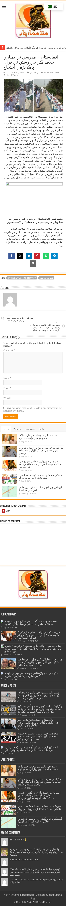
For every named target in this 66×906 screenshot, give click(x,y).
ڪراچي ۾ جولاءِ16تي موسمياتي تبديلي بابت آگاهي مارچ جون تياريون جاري (31, 675)
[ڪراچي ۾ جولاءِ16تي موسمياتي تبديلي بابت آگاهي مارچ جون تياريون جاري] (2, 673)
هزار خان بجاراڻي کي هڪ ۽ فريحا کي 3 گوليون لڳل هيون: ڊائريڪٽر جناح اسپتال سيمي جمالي (39, 662)
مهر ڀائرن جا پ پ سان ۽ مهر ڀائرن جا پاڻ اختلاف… (19, 318)
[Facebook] (31, 898)
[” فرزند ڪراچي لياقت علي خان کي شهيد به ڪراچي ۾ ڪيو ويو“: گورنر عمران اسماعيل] (8, 636)
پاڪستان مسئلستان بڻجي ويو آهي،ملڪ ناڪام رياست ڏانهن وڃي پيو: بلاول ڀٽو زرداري (38, 722)
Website (7, 398)
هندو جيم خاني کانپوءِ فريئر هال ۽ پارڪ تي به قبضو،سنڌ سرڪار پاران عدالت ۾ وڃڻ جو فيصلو (45, 326)
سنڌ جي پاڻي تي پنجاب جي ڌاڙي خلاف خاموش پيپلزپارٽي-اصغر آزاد (38, 436)
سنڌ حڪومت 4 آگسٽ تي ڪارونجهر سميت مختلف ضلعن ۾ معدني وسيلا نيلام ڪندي (31, 623)
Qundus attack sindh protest (22, 278)
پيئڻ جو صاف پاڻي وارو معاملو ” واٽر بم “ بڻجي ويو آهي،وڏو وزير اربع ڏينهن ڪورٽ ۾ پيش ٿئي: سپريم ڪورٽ (31, 648)
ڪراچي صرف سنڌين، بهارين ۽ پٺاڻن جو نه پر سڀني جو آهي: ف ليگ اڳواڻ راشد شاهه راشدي (41, 450)
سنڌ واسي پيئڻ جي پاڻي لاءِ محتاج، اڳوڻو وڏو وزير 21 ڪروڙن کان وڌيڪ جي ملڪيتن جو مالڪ (38, 695)
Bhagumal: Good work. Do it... (25, 859)
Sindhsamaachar (26, 894)
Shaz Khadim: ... (19, 839)
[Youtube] (34, 898)
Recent (6, 429)
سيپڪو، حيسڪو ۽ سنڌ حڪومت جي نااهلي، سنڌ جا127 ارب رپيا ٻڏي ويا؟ (40, 476)
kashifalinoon (55, 894)
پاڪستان (34, 72)
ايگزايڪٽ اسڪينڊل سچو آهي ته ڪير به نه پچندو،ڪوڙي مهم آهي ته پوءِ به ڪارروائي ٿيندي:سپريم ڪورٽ (39, 709)
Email (7, 388)
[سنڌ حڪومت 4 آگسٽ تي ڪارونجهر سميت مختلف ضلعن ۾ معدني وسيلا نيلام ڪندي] (2, 621)
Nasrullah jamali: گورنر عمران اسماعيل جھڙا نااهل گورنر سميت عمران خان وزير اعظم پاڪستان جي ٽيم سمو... (35, 872)
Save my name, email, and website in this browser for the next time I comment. (32, 409)
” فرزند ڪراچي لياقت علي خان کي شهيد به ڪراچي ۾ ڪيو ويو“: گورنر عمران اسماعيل (38, 635)
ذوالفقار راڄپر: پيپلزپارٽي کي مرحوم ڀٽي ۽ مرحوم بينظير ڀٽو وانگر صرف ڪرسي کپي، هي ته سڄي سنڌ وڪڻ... (36, 852)
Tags (41, 429)
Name (7, 378)
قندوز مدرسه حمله (46, 278)
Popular (17, 429)
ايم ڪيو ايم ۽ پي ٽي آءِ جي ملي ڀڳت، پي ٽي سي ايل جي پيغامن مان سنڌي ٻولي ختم (31, 749)
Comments (30, 429)
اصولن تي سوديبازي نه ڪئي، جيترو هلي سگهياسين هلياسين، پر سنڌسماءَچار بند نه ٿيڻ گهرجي (40, 464)
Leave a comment (51, 72)
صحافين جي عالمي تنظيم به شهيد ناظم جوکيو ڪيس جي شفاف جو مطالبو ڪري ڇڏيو (38, 736)
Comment (9, 350)
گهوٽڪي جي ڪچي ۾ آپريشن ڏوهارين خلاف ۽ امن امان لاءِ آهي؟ (39, 820)
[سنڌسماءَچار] (33, 20)
